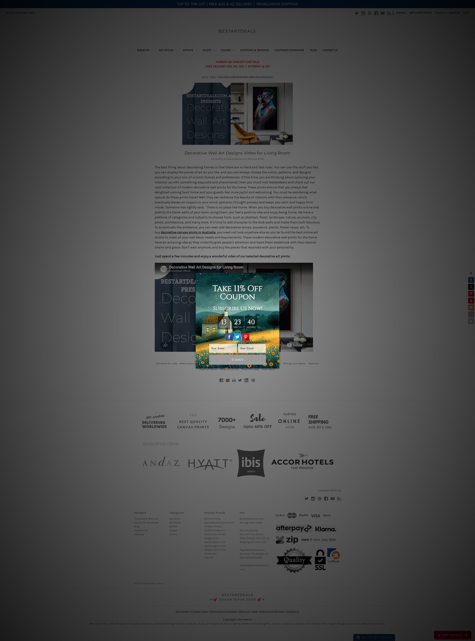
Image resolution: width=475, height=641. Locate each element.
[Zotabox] (276, 365)
